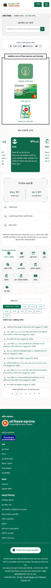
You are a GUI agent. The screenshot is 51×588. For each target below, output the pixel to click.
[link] (12, 394)
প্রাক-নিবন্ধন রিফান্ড (7, 459)
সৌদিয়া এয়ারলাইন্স (8, 519)
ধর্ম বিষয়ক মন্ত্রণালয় (8, 500)
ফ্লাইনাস (4, 524)
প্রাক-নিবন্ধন (5, 449)
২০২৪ (40, 307)
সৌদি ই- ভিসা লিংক (8, 538)
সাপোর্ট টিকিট (6, 473)
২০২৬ (25, 307)
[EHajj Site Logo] (11, 4)
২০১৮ (6, 316)
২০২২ (14, 311)
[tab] (25, 154)
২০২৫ (32, 307)
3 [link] (25, 394)
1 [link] (16, 394)
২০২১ (22, 311)
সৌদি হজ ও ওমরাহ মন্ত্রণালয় (10, 529)
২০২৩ (6, 311)
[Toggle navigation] (46, 4)
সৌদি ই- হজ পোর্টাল (8, 533)
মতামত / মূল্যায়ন (7, 463)
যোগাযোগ (5, 484)
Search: (13, 301)
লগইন (38, 4)
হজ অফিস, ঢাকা (6, 505)
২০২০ (30, 311)
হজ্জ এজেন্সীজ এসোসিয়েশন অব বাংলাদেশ (14, 510)
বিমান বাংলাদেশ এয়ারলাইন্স (10, 514)
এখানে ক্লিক (24, 16)
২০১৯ (37, 311)
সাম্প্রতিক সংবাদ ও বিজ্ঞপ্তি (12, 307)
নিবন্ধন (4, 454)
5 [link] (34, 394)
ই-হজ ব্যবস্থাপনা (6, 468)
